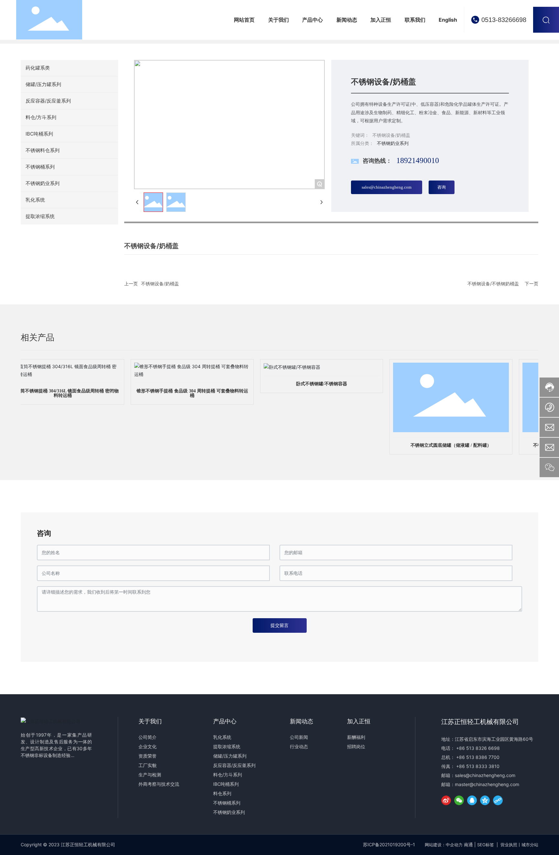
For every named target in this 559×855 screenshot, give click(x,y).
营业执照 (508, 844)
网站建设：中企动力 (444, 844)
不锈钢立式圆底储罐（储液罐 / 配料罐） (443, 445)
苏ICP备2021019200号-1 (389, 844)
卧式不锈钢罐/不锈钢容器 (314, 383)
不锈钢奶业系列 (393, 143)
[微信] (459, 800)
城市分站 (529, 844)
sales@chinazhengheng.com (485, 775)
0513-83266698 (503, 19)
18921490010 (417, 160)
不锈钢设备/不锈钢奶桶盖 (493, 283)
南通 (468, 844)
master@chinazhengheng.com (487, 784)
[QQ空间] (485, 800)
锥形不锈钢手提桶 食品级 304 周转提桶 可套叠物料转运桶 (185, 393)
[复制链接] (498, 800)
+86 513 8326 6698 (478, 748)
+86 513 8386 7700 (477, 757)
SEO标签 (485, 844)
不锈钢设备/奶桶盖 (160, 283)
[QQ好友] (472, 800)
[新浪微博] (446, 800)
